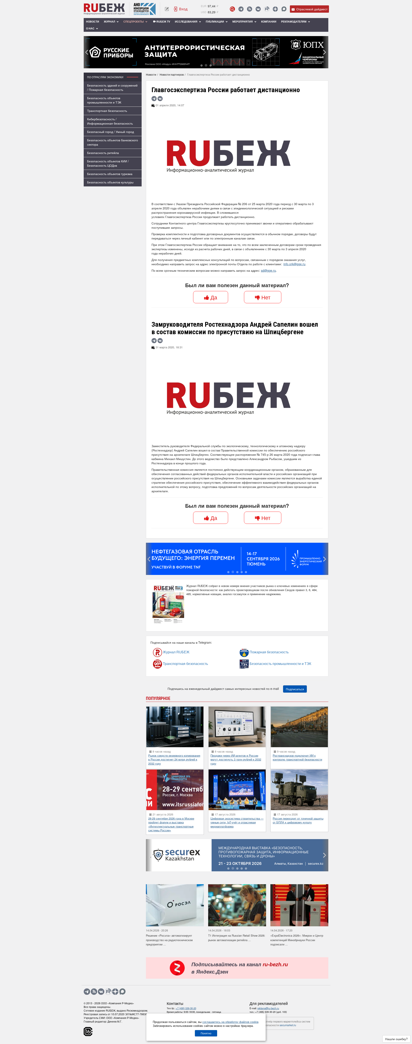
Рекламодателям (294, 21)
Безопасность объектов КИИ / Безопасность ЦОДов (108, 163)
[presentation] (87, 52)
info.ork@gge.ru (294, 264)
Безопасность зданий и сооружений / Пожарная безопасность (112, 87)
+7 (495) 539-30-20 (186, 1008)
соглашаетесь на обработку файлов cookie (230, 1022)
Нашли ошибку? (396, 1039)
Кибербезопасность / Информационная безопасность (110, 121)
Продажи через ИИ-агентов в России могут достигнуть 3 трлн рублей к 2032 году (236, 759)
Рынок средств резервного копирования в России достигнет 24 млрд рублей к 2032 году (174, 759)
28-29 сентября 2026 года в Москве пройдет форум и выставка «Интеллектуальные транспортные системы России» (171, 824)
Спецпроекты (133, 21)
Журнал (110, 21)
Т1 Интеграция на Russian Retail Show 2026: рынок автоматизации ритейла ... (236, 937)
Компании (268, 21)
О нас (90, 28)
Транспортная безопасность (107, 110)
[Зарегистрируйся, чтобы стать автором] (166, 9)
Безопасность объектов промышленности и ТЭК (104, 100)
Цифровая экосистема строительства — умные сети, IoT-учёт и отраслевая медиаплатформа (237, 822)
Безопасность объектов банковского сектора (112, 142)
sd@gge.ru (268, 270)
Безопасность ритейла (103, 153)
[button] (201, 65)
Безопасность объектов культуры (110, 182)
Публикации (215, 21)
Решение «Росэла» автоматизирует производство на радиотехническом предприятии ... (169, 939)
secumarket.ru (288, 1025)
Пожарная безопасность (257, 652)
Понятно (206, 1033)
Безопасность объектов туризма (109, 174)
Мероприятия (242, 21)
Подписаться (295, 689)
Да (213, 297)
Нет (265, 297)
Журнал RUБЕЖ (167, 652)
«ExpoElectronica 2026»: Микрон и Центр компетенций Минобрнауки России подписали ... (296, 939)
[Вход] (181, 9)
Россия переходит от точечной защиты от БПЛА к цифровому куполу (298, 820)
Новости (92, 21)
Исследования (186, 21)
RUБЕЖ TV (163, 21)
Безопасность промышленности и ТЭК (261, 663)
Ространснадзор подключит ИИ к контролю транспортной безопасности (297, 757)
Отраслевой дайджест (311, 9)
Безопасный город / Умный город (110, 132)
